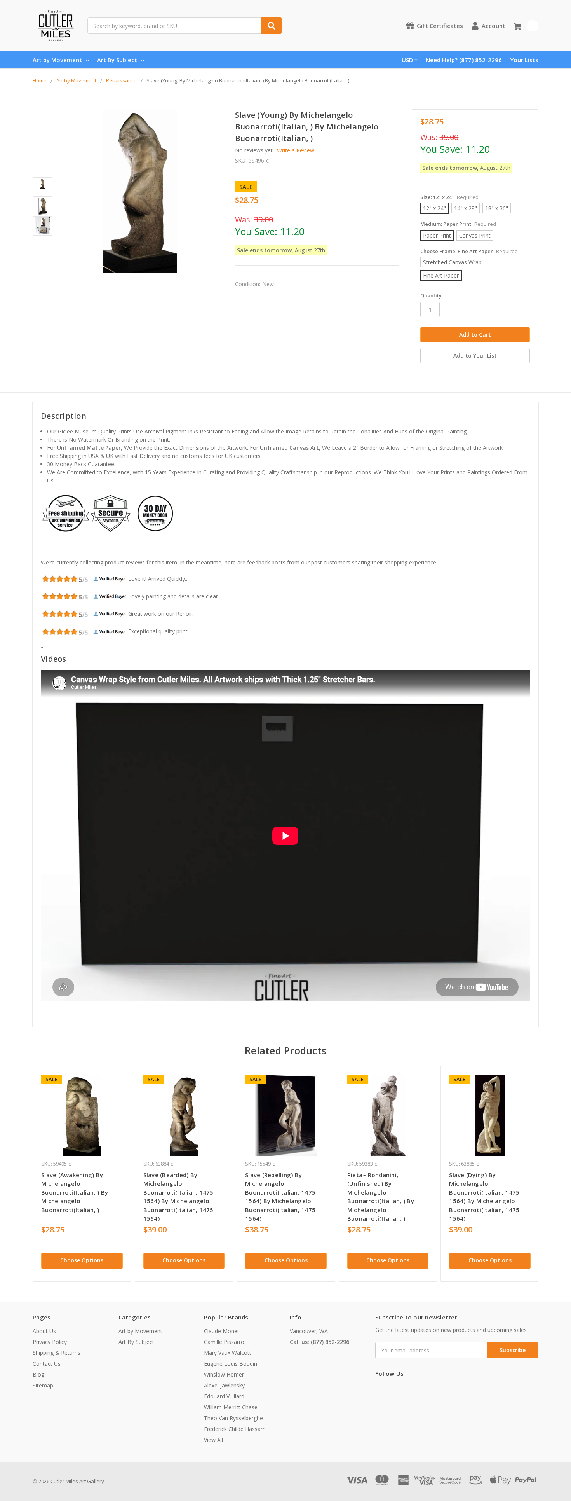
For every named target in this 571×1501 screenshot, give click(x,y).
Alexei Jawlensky (224, 1385)
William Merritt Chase (231, 1407)
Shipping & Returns (56, 1352)
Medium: (458, 223)
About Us (44, 1331)
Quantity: (431, 295)
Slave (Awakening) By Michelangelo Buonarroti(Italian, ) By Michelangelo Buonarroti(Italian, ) (74, 1192)
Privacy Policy (50, 1341)
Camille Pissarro (224, 1341)
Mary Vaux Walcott (227, 1352)
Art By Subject (117, 60)
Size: (449, 197)
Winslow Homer (224, 1374)
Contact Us (47, 1363)
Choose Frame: (469, 251)
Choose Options (81, 1260)
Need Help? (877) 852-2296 (464, 60)
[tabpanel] (82, 1173)
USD (407, 60)
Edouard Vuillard (224, 1396)
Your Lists (524, 60)
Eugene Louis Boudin (230, 1363)
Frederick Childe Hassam (235, 1429)
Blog (38, 1374)
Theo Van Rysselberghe (233, 1418)
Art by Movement (57, 60)
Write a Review (295, 150)
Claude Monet (221, 1331)
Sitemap (43, 1385)
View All (213, 1439)
